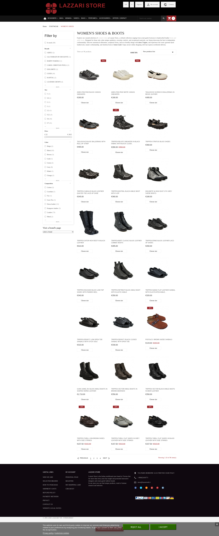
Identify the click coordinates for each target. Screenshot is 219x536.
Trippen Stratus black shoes (157, 141)
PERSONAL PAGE (72, 477)
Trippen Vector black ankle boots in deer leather (160, 390)
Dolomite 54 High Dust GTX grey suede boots (158, 192)
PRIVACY (46, 500)
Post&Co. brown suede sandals (158, 339)
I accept (163, 527)
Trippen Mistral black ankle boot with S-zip (125, 192)
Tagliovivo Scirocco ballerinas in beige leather (159, 93)
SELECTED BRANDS (50, 481)
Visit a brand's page (52, 228)
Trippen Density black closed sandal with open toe (124, 340)
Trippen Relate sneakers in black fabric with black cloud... (125, 143)
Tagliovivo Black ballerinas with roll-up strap (91, 143)
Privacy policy (48, 533)
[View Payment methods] (155, 497)
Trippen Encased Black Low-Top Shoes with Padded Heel (90, 291)
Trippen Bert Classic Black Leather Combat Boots (126, 242)
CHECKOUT (70, 489)
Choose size (85, 103)
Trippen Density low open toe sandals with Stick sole (89, 340)
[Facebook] (135, 487)
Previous (82, 458)
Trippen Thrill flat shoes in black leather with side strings (159, 439)
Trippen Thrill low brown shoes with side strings (90, 439)
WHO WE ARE (48, 477)
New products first (159, 52)
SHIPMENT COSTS (49, 489)
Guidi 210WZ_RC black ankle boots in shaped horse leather (92, 390)
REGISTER (69, 481)
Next (107, 458)
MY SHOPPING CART (73, 485)
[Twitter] (141, 487)
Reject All (136, 527)
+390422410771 (143, 477)
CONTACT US (48, 504)
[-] (45, 137)
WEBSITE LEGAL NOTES (52, 508)
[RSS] (146, 487)
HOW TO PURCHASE (50, 485)
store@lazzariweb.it (144, 482)
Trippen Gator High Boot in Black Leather (91, 242)
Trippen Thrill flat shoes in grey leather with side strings (125, 439)
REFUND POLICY (49, 493)
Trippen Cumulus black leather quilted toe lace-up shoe (90, 192)
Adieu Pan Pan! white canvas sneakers (123, 93)
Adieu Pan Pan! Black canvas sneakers (89, 93)
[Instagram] (163, 487)
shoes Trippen (142, 42)
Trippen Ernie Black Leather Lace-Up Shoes (159, 242)
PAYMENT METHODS (51, 496)
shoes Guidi (118, 45)
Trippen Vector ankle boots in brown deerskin (124, 390)
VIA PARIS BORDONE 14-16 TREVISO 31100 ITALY (156, 473)
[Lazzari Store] (75, 8)
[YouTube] (152, 487)
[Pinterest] (157, 487)
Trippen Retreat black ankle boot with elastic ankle (125, 291)
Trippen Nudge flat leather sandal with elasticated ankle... (160, 291)
